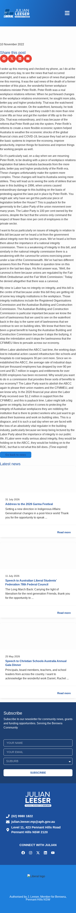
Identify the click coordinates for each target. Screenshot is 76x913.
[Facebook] (23, 852)
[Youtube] (52, 852)
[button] (4, 59)
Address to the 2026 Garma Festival (29, 504)
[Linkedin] (45, 852)
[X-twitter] (38, 852)
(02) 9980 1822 (22, 816)
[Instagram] (30, 852)
